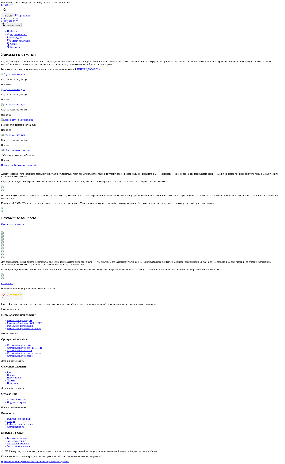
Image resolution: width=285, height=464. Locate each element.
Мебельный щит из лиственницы (24, 328)
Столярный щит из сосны (20, 356)
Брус (9, 372)
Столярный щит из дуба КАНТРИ (24, 348)
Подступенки (14, 377)
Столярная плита (15, 427)
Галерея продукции (20, 40)
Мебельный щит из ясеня (20, 326)
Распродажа (16, 37)
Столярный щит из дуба (19, 345)
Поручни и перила (16, 402)
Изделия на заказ (18, 34)
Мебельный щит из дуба (19, 320)
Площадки (12, 383)
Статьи (13, 44)
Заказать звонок (12, 25)
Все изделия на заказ (17, 438)
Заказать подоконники (18, 446)
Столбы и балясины (17, 399)
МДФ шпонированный (19, 419)
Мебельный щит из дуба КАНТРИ (24, 323)
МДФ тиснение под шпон (20, 424)
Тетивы (11, 380)
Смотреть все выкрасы (12, 224)
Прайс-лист (24, 15)
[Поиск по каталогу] (4, 10)
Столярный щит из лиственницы (24, 353)
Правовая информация (12, 461)
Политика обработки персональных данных (46, 461)
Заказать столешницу (18, 443)
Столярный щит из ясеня (19, 350)
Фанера (11, 421)
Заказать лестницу (16, 441)
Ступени (11, 375)
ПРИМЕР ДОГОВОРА (88, 69)
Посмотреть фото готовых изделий (19, 165)
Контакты (15, 47)
